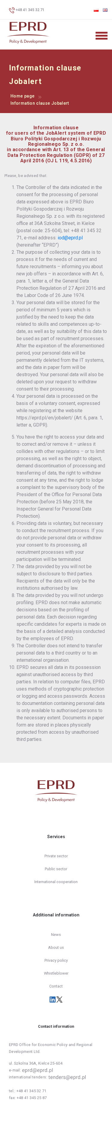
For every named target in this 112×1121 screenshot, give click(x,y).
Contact (56, 986)
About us (56, 947)
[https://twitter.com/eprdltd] (59, 999)
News (56, 934)
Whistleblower (56, 973)
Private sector (56, 856)
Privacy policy (56, 960)
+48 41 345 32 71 (30, 10)
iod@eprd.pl (70, 238)
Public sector (56, 869)
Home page (22, 96)
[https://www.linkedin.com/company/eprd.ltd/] (53, 999)
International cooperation (56, 882)
